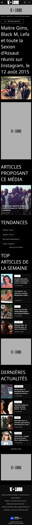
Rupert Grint (8, 234)
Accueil (2, 16)
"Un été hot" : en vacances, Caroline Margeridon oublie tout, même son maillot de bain (21, 295)
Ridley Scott (8, 230)
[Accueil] (13, 2)
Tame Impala (8, 244)
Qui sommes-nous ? (24, 495)
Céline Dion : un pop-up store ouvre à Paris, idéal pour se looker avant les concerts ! (21, 440)
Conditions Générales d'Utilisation (9, 495)
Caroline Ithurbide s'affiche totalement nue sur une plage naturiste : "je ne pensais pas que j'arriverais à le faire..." (21, 285)
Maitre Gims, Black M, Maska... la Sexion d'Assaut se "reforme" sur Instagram (15, 208)
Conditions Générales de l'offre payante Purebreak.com (15, 507)
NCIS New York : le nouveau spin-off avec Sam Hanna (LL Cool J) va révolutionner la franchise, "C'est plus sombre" (22, 425)
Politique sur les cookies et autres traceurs (15, 501)
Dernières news (10, 16)
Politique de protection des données (15, 504)
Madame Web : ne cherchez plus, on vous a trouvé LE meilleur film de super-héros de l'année (20, 330)
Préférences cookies (23, 510)
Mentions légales (15, 498)
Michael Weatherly (11, 239)
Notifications (7, 510)
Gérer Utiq (14, 510)
